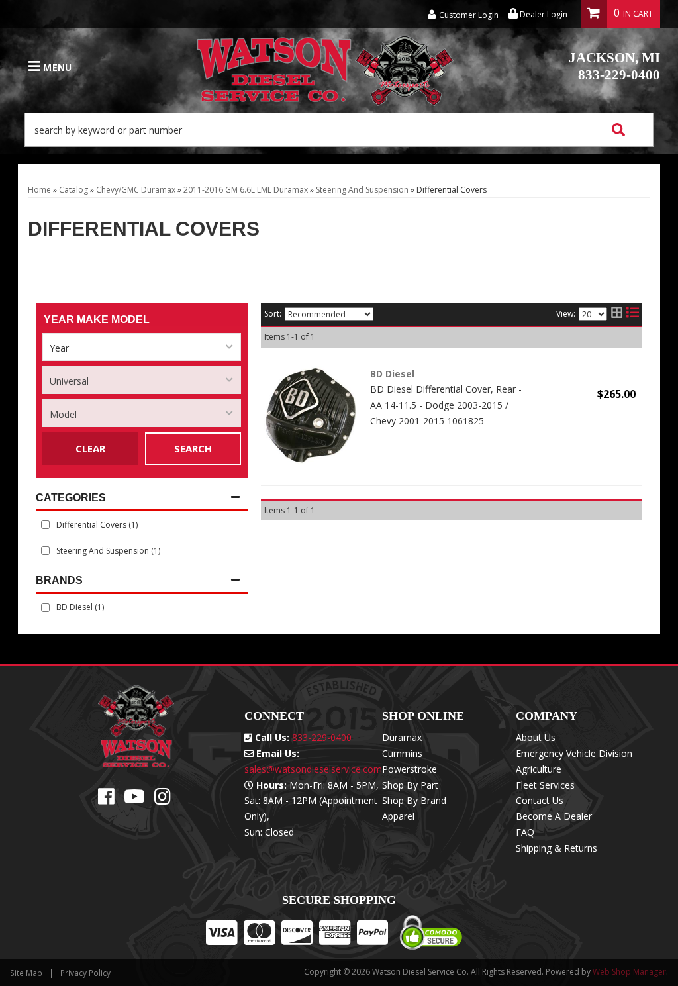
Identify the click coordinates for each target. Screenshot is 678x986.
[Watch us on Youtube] (134, 799)
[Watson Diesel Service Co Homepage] (325, 67)
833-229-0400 (614, 66)
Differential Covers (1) (97, 524)
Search (193, 448)
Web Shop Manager (629, 971)
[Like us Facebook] (106, 799)
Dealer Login (542, 14)
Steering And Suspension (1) (108, 550)
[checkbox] (45, 607)
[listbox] (141, 347)
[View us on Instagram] (162, 799)
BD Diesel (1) (80, 607)
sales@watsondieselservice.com (313, 769)
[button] (339, 130)
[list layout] (632, 314)
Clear (90, 448)
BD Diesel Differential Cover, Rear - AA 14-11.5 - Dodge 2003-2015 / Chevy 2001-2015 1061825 (446, 405)
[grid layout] (616, 314)
